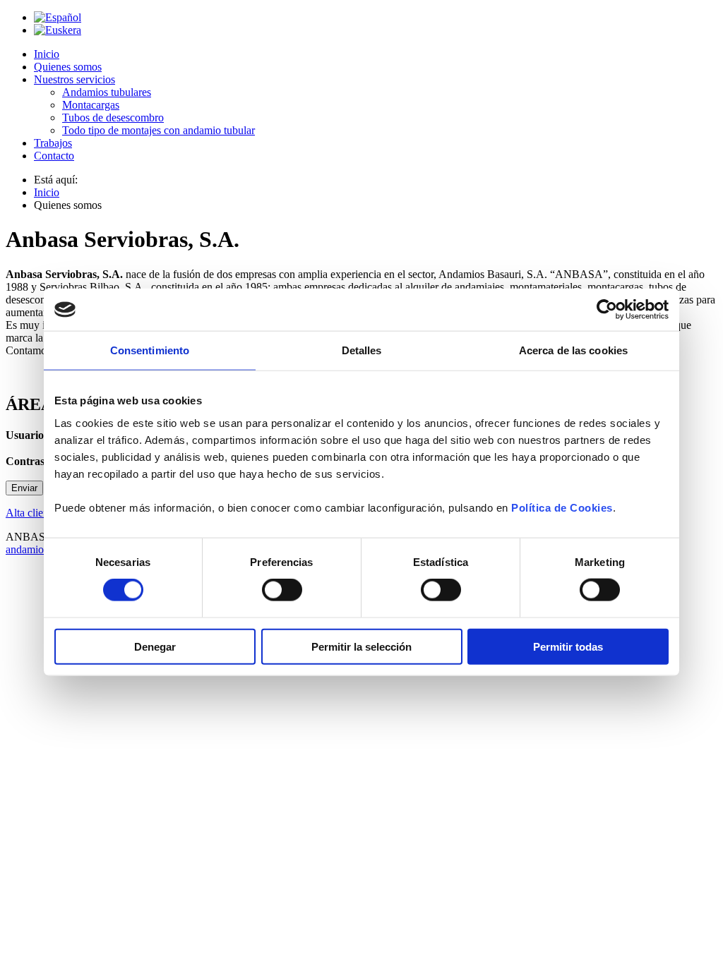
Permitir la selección (361, 646)
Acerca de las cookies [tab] (573, 350)
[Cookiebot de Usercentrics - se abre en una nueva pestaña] (607, 309)
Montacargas (90, 105)
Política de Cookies (562, 507)
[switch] (282, 590)
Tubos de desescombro (113, 117)
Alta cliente (31, 513)
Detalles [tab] (362, 350)
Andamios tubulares (106, 92)
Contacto (54, 156)
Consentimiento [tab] (149, 350)
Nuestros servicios (74, 79)
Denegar (155, 646)
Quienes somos (68, 67)
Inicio (46, 54)
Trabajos (53, 143)
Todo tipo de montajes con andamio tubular (158, 130)
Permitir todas (568, 646)
